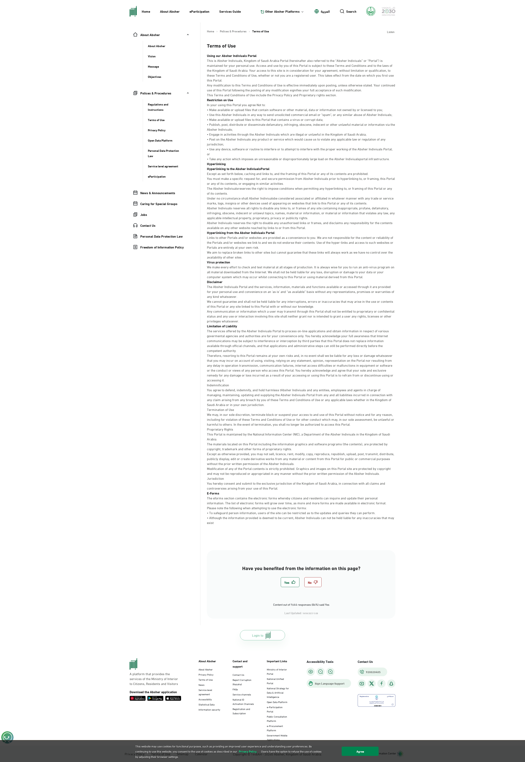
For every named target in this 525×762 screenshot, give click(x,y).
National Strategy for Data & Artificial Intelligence (278, 692)
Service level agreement (205, 691)
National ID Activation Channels (243, 701)
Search (351, 11)
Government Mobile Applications (277, 737)
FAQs (235, 689)
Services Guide (230, 11)
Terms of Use (206, 679)
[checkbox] (290, 582)
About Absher (170, 11)
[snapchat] (391, 683)
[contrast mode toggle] (310, 671)
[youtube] (361, 683)
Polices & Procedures (233, 31)
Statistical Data (207, 704)
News (201, 684)
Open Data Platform (277, 702)
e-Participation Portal (275, 709)
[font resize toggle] (320, 671)
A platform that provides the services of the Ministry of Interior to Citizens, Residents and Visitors (154, 678)
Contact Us (238, 674)
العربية (325, 11)
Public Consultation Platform (277, 718)
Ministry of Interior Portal (277, 671)
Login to (257, 635)
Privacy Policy (206, 674)
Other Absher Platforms (282, 11)
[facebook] (381, 683)
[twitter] (371, 683)
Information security (209, 709)
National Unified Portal (275, 680)
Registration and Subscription (241, 710)
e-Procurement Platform (275, 727)
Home (146, 11)
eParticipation (199, 11)
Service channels (242, 694)
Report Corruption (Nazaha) (242, 681)
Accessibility (205, 699)
